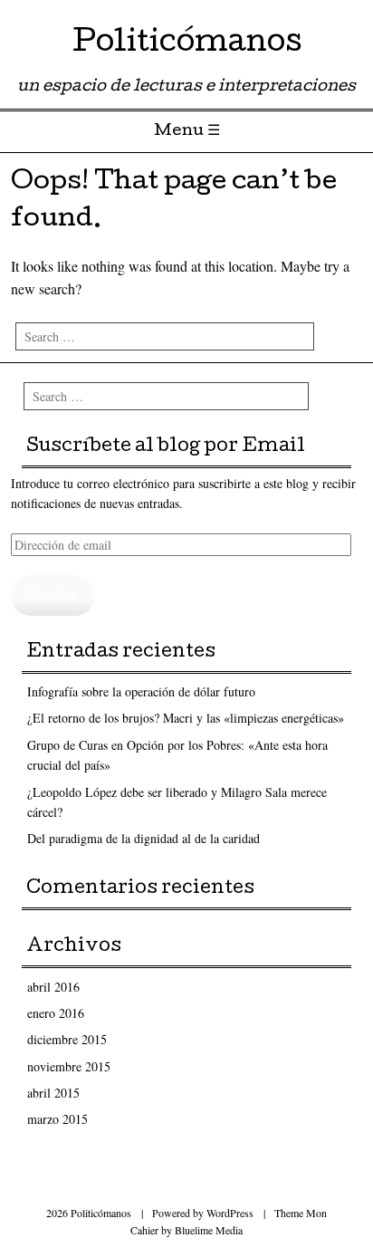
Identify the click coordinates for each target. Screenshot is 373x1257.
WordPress (229, 1212)
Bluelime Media (209, 1230)
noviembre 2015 (68, 1066)
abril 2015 (53, 1092)
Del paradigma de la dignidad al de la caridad (143, 838)
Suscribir (53, 594)
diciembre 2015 (67, 1039)
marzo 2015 (57, 1118)
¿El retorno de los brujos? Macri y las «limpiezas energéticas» (185, 717)
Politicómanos (186, 45)
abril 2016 (53, 986)
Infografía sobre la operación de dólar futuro (141, 691)
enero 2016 (55, 1013)
